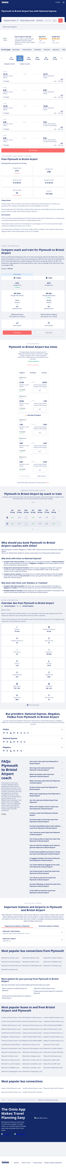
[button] (40, 20)
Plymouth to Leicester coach (31, 1068)
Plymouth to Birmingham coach (32, 1048)
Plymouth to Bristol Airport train (44, 988)
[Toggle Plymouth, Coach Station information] (62, 932)
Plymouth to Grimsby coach (52, 966)
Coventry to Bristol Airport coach (33, 1029)
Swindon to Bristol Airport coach (54, 1037)
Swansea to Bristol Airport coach (33, 1025)
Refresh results (31, 365)
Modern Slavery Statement (53, 1163)
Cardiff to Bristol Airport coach (11, 1025)
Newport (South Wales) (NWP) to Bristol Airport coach (39, 1041)
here (47, 482)
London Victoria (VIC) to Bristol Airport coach (16, 1021)
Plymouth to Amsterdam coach (32, 1052)
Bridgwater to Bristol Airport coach (12, 1037)
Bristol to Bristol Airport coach (32, 1021)
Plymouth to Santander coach (32, 1064)
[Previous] (7, 511)
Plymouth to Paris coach (51, 1044)
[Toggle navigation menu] (64, 2)
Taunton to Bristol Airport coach (11, 1041)
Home (3, 1100)
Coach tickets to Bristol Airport (25, 1100)
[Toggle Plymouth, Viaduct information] (62, 940)
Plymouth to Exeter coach (30, 962)
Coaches (10, 1100)
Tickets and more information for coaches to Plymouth (48, 992)
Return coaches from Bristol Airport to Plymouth (14, 989)
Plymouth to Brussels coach (52, 1056)
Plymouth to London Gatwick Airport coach (15, 962)
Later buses (41, 476)
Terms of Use (26, 1163)
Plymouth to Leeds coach (51, 1060)
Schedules (37, 50)
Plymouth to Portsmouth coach (11, 966)
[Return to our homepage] (4, 2)
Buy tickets (16, 50)
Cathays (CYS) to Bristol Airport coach (34, 1033)
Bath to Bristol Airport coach (52, 1029)
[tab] (9, 64)
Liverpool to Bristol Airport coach (54, 1021)
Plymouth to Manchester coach (11, 1048)
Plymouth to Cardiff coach (51, 1064)
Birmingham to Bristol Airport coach (34, 1017)
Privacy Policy (37, 1163)
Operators (56, 50)
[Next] (62, 58)
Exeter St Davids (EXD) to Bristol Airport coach (37, 1037)
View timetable (17, 195)
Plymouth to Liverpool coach (10, 1060)
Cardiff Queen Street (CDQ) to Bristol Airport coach (17, 1044)
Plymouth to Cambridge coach (32, 966)
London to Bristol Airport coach (11, 1017)
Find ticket (17, 173)
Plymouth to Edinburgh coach (11, 1052)
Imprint (16, 1163)
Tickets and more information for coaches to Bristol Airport (16, 997)
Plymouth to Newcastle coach (53, 1068)
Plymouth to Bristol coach (30, 958)
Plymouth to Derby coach (9, 969)
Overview (47, 50)
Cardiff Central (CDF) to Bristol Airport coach (15, 1033)
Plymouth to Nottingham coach (11, 1071)
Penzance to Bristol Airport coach (54, 1033)
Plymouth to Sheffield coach (52, 962)
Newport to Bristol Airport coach (54, 1041)
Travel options (27, 50)
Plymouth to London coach (10, 958)
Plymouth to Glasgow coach (31, 1056)
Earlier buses (25, 476)
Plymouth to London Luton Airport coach (35, 1060)
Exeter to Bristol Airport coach (11, 1029)
